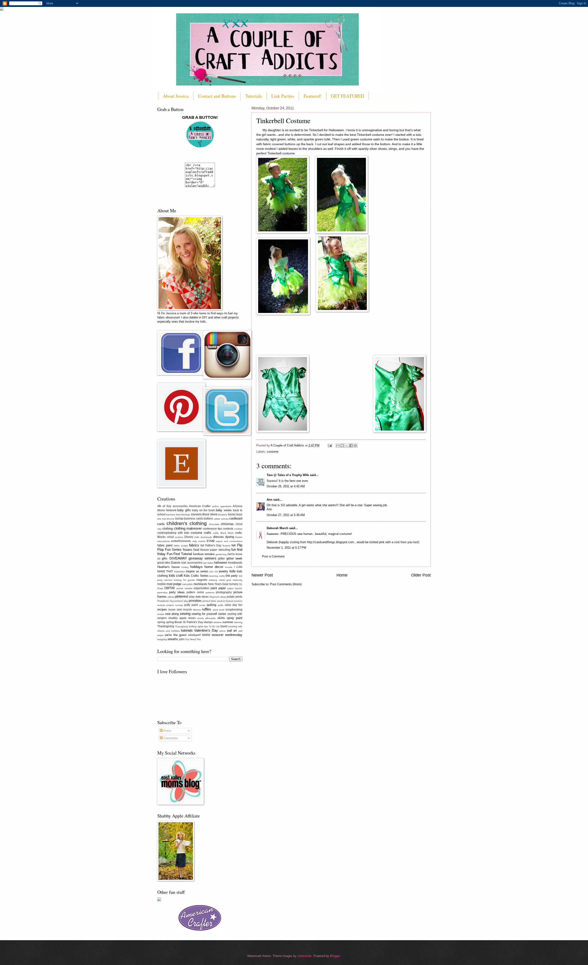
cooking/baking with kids (173, 532)
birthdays (185, 514)
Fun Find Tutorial (179, 554)
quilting (211, 605)
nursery (233, 584)
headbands (235, 562)
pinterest (181, 596)
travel (223, 626)
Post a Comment (273, 556)
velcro (222, 631)
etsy (194, 541)
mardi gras (225, 580)
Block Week (209, 514)
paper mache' (235, 588)
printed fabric (209, 601)
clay (159, 529)
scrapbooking (233, 609)
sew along (172, 614)
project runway (175, 605)
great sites (163, 562)
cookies (238, 529)
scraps (160, 614)
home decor (213, 567)
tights (200, 626)
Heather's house (168, 567)
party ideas (177, 592)
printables (195, 600)
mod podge (174, 584)
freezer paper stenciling (215, 549)
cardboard (235, 518)
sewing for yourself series (209, 614)
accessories (180, 506)
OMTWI (169, 588)
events (201, 541)
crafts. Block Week (223, 533)
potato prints (234, 596)
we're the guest (176, 635)
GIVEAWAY (178, 558)
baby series (224, 510)
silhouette (210, 618)
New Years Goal (218, 584)
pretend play (181, 601)
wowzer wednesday (227, 635)
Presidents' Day (165, 601)
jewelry (223, 571)
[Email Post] (329, 445)
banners (170, 514)
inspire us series (197, 571)
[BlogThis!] (342, 445)
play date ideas (199, 596)
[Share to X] (346, 445)
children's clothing (187, 523)
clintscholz (304, 956)
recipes (162, 609)
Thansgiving (181, 626)
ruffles (206, 609)
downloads (206, 537)
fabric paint (164, 545)
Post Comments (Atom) (286, 584)
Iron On (213, 571)
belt (178, 514)
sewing (185, 614)
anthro (215, 506)
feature (226, 545)
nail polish (187, 584)
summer (227, 622)
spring (161, 622)
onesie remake (184, 588)
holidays (196, 567)
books (232, 514)
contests (228, 528)
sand (215, 609)
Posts (167, 730)
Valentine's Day (206, 630)
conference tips (212, 528)
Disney (188, 537)
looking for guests (184, 580)
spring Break (174, 622)
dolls (196, 537)
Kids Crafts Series (196, 575)
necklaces (200, 584)
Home (342, 575)
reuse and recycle (180, 609)
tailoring (238, 622)
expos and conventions (229, 541)
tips (206, 626)
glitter (221, 558)
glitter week (234, 558)
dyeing (229, 537)
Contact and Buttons (217, 96)
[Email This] (338, 445)
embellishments (181, 541)
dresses (218, 537)
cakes (217, 518)
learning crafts (217, 576)
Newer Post (262, 575)
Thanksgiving (165, 626)
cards (161, 524)
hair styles (208, 563)
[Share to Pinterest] (355, 445)
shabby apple (177, 618)
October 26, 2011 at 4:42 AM (286, 486)
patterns (210, 592)
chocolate (214, 524)
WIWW (206, 635)
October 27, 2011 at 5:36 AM (286, 515)
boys (239, 514)
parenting (162, 592)
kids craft (176, 575)
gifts (164, 558)
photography (224, 592)
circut (239, 524)
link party (232, 575)
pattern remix (195, 592)
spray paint (234, 618)
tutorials (187, 630)
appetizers (225, 506)
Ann (269, 499)
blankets (196, 514)
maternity (237, 580)
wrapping (162, 639)
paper (222, 588)
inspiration (179, 571)
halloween (220, 562)
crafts (207, 532)
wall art (232, 630)
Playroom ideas (217, 597)
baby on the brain (203, 510)
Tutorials (253, 96)
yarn (181, 639)
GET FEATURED (347, 96)
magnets (201, 580)
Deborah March (277, 528)
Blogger (335, 956)
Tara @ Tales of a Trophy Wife (288, 475)
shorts (200, 618)
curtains (179, 537)
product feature (225, 601)
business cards (193, 518)
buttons (208, 518)
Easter (238, 537)
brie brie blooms (165, 518)
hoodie (228, 567)
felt (234, 545)
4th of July (164, 506)
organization (201, 588)
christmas (227, 524)
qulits (220, 605)
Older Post (421, 575)
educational (163, 541)
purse (202, 605)
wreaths (173, 639)
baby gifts (184, 510)
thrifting (193, 626)
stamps (208, 622)
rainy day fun (234, 605)
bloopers (222, 514)
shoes (192, 618)
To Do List (214, 626)
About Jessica (176, 96)
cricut (170, 537)
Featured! (313, 96)
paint (214, 588)
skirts (221, 618)
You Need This (193, 639)
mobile (161, 584)
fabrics (194, 545)
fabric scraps (181, 545)
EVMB (211, 541)
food (196, 549)
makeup (213, 580)
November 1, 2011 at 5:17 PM (286, 547)
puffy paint (191, 605)
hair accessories (191, 562)
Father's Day (213, 545)
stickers (217, 622)
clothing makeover (188, 528)
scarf (221, 609)
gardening (221, 554)
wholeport (194, 635)
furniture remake (204, 554)
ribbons (197, 609)
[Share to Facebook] (351, 445)
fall (202, 545)
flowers (187, 549)
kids (232, 571)
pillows (171, 597)
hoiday (185, 567)
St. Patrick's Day (193, 622)
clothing (167, 528)
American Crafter (200, 506)
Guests (176, 562)
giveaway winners (202, 558)
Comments (170, 738)
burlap (179, 518)
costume (272, 451)
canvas (225, 518)
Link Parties (282, 96)
